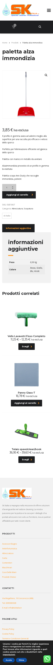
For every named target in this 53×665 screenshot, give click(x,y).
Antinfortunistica (9, 548)
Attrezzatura (17, 208)
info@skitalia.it (14, 607)
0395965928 (11, 603)
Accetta (9, 660)
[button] (46, 75)
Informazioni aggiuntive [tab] (18, 228)
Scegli (25, 346)
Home (4, 42)
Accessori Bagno (9, 543)
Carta (4, 558)
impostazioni (9, 654)
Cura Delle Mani (9, 572)
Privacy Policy (8, 629)
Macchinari (7, 567)
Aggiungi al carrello (17, 194)
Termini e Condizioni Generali (15, 638)
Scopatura (28, 208)
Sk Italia (7, 215)
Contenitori (7, 562)
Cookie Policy (8, 633)
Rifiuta (21, 660)
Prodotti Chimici (9, 577)
